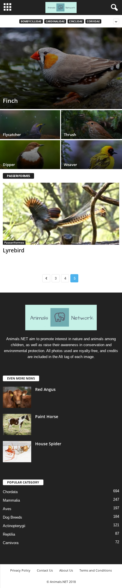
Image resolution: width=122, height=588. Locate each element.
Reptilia (9, 534)
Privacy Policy (20, 570)
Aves (7, 509)
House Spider (48, 443)
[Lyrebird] (61, 214)
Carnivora (10, 543)
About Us (66, 570)
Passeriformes (14, 242)
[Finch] (61, 68)
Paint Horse (46, 416)
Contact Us (45, 570)
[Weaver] (91, 163)
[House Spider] (17, 451)
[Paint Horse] (17, 424)
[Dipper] (30, 163)
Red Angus (45, 389)
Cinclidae (76, 21)
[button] (113, 7)
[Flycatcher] (30, 133)
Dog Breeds (12, 517)
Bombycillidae (31, 21)
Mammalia (11, 500)
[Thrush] (91, 133)
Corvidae (93, 21)
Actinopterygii (14, 526)
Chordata (10, 492)
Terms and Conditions (95, 570)
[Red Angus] (17, 397)
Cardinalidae (55, 21)
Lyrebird (13, 250)
